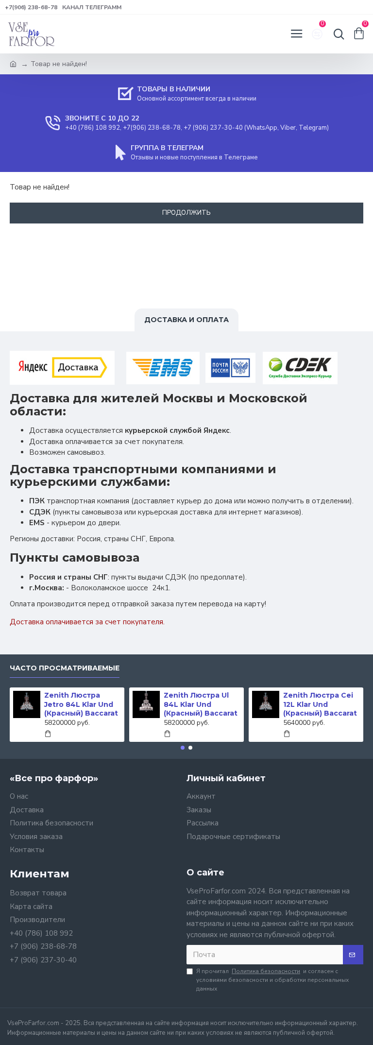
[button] (183, 748)
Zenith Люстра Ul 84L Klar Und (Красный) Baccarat (100, 704)
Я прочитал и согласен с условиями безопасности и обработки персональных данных (272, 980)
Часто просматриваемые (64, 668)
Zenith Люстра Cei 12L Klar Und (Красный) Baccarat (220, 704)
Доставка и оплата (186, 319)
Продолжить (186, 212)
